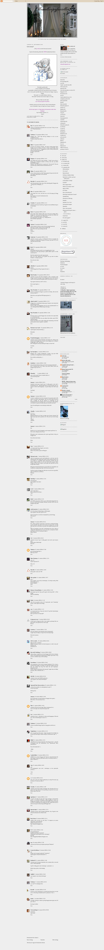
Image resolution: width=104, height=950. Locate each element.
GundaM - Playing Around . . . (68, 364)
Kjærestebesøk (66, 173)
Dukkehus (62, 142)
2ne (31, 714)
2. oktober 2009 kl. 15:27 (45, 337)
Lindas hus (33, 237)
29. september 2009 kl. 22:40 (40, 224)
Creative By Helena (35, 850)
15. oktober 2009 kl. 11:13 (38, 609)
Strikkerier (62, 262)
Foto (61, 144)
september (65, 167)
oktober (65, 165)
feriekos (62, 107)
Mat (61, 102)
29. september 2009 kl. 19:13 (41, 181)
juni (64, 224)
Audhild (32, 874)
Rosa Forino (33, 818)
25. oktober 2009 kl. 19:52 (43, 755)
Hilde (32, 144)
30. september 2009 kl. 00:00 (40, 247)
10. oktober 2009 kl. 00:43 (37, 538)
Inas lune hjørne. (34, 351)
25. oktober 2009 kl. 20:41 (37, 777)
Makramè (62, 145)
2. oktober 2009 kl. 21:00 (42, 373)
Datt (31, 125)
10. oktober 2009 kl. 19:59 (40, 569)
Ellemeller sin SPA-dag (67, 198)
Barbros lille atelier (66, 360)
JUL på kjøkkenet (65, 370)
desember (65, 161)
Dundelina (62, 271)
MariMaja (33, 478)
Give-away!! (65, 171)
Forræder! (65, 182)
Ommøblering (66, 196)
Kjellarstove (62, 133)
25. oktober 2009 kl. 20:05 (38, 765)
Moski (32, 600)
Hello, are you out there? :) (67, 396)
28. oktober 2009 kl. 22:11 (41, 818)
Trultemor (33, 134)
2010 (63, 157)
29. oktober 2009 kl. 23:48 (44, 850)
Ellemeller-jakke (63, 105)
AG (31, 538)
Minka (32, 171)
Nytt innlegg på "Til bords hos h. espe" (69, 382)
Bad (61, 140)
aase (31, 609)
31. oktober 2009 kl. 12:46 (41, 860)
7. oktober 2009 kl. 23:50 (43, 456)
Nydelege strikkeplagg (65, 261)
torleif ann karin (34, 509)
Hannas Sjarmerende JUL (67, 369)
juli (64, 222)
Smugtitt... (65, 200)
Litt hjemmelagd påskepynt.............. (68, 391)
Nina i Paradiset (34, 289)
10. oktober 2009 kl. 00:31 (43, 509)
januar (64, 226)
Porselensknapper (64, 264)
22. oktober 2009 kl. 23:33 (42, 731)
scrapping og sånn (64, 98)
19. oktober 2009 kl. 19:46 (42, 662)
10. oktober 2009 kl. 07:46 (40, 549)
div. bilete (62, 268)
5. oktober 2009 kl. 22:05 (40, 411)
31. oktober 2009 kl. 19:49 (39, 874)
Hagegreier (62, 91)
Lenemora (33, 629)
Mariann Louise (34, 456)
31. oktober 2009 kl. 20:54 (41, 881)
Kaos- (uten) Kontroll (67, 192)
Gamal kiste (65, 215)
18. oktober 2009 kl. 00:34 (43, 640)
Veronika (32, 786)
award (61, 119)
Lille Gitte (64, 355)
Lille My (32, 676)
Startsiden (43, 939)
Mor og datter (34, 577)
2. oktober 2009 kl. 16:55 (43, 351)
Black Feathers (34, 274)
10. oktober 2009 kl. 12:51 (43, 558)
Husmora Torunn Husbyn (36, 590)
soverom (62, 114)
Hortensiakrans (66, 169)
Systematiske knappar (67, 204)
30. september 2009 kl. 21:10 (47, 327)
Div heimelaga (63, 81)
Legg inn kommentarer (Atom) (38, 942)
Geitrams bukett (65, 366)
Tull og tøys (62, 86)
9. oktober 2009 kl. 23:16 (40, 478)
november (65, 163)
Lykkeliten (33, 363)
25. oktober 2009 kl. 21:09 (40, 786)
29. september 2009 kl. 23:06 (42, 237)
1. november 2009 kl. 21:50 (39, 898)
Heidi (32, 499)
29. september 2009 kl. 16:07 (39, 144)
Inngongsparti (63, 118)
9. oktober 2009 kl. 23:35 (38, 499)
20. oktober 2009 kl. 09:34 (40, 676)
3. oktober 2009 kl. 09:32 (40, 382)
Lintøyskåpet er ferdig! (67, 180)
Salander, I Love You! (67, 202)
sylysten (32, 224)
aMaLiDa (33, 266)
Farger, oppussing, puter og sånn (68, 361)
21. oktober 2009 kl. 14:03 (38, 705)
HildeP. (32, 740)
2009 (63, 159)
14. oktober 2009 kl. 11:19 (39, 600)
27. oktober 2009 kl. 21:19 (41, 797)
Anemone (33, 396)
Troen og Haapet (34, 910)
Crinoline (33, 202)
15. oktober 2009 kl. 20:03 (44, 619)
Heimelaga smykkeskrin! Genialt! (70, 194)
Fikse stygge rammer (67, 184)
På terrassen (62, 93)
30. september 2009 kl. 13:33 (43, 301)
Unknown (33, 549)
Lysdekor (62, 135)
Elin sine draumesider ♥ (67, 394)
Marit (32, 211)
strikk (61, 138)
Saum (61, 79)
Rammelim (62, 111)
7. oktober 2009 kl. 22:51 (38, 446)
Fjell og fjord (63, 100)
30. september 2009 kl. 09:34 (43, 274)
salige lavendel (34, 301)
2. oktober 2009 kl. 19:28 (41, 363)
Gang (61, 112)
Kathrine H (33, 860)
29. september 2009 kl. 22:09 (39, 211)
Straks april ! (64, 387)
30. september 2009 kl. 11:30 (44, 289)
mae (31, 842)
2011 (63, 155)
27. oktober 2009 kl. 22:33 (42, 809)
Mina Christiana (34, 558)
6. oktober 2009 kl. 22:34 (40, 426)
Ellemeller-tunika (64, 125)
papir (61, 269)
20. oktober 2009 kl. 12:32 (50, 685)
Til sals (61, 128)
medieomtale (63, 121)
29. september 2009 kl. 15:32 (39, 125)
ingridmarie (33, 797)
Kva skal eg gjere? (66, 217)
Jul (61, 95)
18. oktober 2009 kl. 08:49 (45, 652)
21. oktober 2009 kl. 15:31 (38, 714)
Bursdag (62, 131)
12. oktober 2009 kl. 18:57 (42, 577)
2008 (63, 228)
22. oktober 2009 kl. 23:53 (39, 740)
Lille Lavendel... (34, 640)
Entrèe (61, 116)
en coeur (62, 266)
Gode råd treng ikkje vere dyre (66, 90)
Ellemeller (33, 373)
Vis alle (76, 399)
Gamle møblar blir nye (65, 97)
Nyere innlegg (30, 939)
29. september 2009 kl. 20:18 (39, 191)
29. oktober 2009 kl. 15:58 (38, 842)
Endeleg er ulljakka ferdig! (68, 175)
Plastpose (33, 158)
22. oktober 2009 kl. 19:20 (41, 723)
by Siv (32, 488)
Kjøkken (62, 109)
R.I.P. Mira (65, 190)
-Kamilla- (33, 411)
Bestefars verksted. (66, 390)
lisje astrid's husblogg (35, 652)
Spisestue (62, 88)
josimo (32, 898)
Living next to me (34, 619)
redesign (62, 123)
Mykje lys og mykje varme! (68, 186)
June (32, 765)
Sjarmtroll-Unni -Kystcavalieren (38, 685)
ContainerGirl (65, 385)
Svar (31, 130)
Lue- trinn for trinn (65, 357)
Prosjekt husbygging (35, 337)
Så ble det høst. (64, 378)
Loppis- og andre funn (65, 84)
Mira (32, 191)
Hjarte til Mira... (66, 188)
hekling (62, 130)
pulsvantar (62, 137)
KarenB (32, 889)
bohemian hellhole (66, 373)
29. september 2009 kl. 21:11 (41, 202)
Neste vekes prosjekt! (67, 208)
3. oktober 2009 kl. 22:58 (40, 396)
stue (61, 83)
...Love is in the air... (67, 213)
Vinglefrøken (33, 731)
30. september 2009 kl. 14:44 (44, 312)
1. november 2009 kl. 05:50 (40, 889)
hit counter (62, 73)
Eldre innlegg (55, 939)
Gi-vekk (34, 117)
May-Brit (33, 181)
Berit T (32, 247)
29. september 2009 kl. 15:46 (41, 134)
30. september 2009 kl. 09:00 (41, 266)
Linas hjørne (33, 662)
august (64, 220)
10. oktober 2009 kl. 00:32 (40, 521)
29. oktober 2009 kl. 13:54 (37, 829)
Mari (32, 705)
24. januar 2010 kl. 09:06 (43, 910)
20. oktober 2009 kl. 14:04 (40, 696)
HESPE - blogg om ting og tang (68, 381)
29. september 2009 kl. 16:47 (41, 158)
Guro (32, 446)
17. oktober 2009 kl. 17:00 (41, 629)
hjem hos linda (34, 809)
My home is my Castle (35, 327)
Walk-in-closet (63, 147)
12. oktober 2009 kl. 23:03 (47, 590)
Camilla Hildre (34, 755)
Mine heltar (62, 104)
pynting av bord (63, 149)
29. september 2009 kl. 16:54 (40, 171)
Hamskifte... (65, 206)
